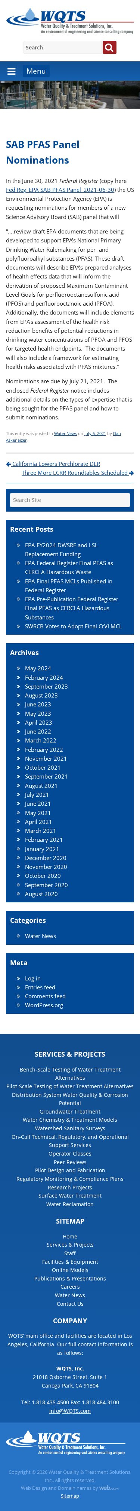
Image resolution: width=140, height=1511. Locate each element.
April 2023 (38, 722)
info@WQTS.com (70, 1410)
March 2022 (40, 740)
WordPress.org (44, 1005)
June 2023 (38, 704)
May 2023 (38, 713)
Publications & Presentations (70, 1278)
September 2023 (46, 686)
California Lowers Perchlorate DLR (55, 463)
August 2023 (41, 695)
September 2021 (46, 776)
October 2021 (43, 767)
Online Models (70, 1269)
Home (70, 1236)
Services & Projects (70, 1244)
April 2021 (38, 821)
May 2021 (38, 812)
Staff (70, 1253)
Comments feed (45, 996)
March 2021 (40, 830)
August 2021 (41, 785)
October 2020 (43, 875)
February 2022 (44, 749)
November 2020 (46, 866)
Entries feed (40, 987)
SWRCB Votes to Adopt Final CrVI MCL (73, 626)
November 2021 (46, 758)
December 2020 (45, 857)
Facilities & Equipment (70, 1261)
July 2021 (37, 794)
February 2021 (44, 839)
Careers (70, 1286)
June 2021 (38, 803)
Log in (33, 978)
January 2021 (42, 849)
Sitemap (70, 1495)
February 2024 (44, 677)
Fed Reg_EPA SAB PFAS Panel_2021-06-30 (60, 189)
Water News (65, 433)
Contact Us (70, 1303)
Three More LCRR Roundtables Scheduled (75, 472)
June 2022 (38, 731)
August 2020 (41, 894)
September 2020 (46, 885)
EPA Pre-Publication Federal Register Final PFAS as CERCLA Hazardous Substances (71, 608)
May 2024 (38, 668)
